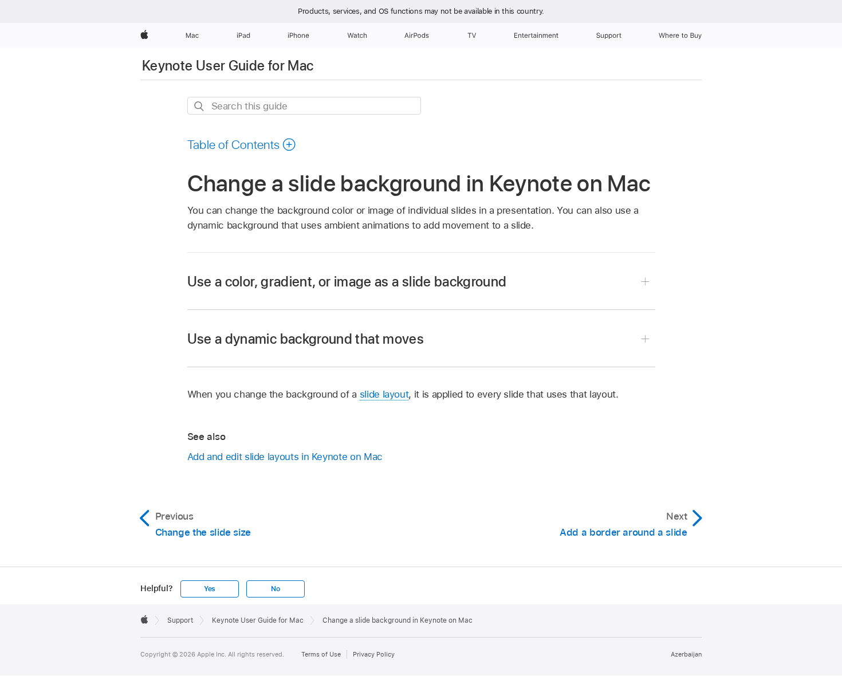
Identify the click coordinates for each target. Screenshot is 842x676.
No (275, 589)
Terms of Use (321, 654)
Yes (209, 589)
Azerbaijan (686, 654)
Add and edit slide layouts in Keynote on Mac (285, 456)
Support (180, 620)
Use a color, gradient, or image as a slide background (347, 281)
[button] (242, 144)
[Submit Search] (200, 106)
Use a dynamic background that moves (305, 339)
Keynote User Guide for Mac (227, 65)
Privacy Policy (374, 654)
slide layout (384, 394)
